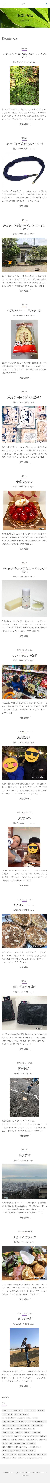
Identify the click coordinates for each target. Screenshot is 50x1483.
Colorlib (35, 1473)
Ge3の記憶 (25, 15)
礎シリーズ (30, 1436)
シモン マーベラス (21, 1414)
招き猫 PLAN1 (8, 1432)
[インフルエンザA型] (24, 682)
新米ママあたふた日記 (24, 650)
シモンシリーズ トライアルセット (14, 1418)
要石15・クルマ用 (29, 1443)
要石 (5, 1443)
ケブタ (41, 1410)
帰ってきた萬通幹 (24, 987)
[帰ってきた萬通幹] (24, 1013)
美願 (14, 1440)
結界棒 (6, 1440)
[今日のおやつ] (24, 510)
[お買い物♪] (24, 847)
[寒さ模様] (24, 1181)
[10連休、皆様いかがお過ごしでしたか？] (24, 255)
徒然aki (24, 48)
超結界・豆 (7, 1450)
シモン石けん (23, 1421)
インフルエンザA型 (24, 655)
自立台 (22, 1440)
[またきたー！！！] (24, 931)
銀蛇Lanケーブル (9, 1454)
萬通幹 (43, 1440)
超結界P (36, 1447)
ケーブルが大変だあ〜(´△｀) (24, 144)
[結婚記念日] (24, 763)
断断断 (19, 1432)
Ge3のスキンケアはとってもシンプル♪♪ (24, 570)
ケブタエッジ (8, 1414)
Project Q (30, 1410)
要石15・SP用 (15, 1443)
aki (34, 62)
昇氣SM (36, 1432)
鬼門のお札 (23, 1458)
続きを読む (24, 124)
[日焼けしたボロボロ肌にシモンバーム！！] (24, 85)
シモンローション (9, 1421)
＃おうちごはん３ (24, 1237)
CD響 (6, 1410)
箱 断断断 (41, 1436)
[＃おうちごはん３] (24, 1263)
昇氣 (27, 1432)
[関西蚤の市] (24, 1347)
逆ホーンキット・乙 (21, 1450)
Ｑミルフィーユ (35, 1458)
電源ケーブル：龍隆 (9, 1458)
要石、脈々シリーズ (23, 1447)
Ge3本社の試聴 (16, 1410)
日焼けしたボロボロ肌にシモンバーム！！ (24, 55)
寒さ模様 (24, 1155)
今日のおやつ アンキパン (24, 310)
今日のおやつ (24, 481)
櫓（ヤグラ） (7, 1436)
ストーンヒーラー (9, 1425)
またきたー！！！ (24, 905)
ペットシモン (7, 1429)
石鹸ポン (19, 1436)
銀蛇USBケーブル (25, 1454)
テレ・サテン (37, 1425)
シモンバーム (32, 1418)
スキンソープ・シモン (38, 1421)
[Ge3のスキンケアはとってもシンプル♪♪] (24, 598)
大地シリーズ (29, 1429)
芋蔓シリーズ (32, 1440)
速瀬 (32, 1450)
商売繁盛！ (24, 1068)
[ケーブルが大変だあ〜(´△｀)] (24, 170)
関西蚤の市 (24, 1319)
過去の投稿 (5, 1397)
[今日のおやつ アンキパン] (24, 339)
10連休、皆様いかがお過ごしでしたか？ (24, 227)
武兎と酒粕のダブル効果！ (24, 397)
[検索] (46, 4)
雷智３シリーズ (40, 1454)
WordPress (25, 1476)
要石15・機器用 (8, 1447)
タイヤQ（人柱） (23, 1425)
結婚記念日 (24, 737)
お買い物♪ (24, 818)
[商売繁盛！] (24, 1097)
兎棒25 (18, 1429)
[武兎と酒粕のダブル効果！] (24, 424)
